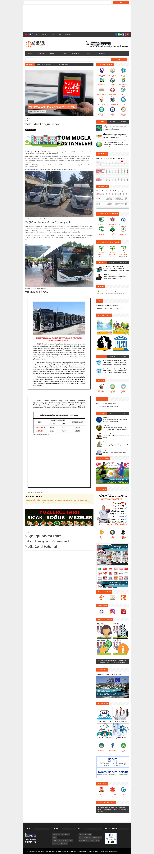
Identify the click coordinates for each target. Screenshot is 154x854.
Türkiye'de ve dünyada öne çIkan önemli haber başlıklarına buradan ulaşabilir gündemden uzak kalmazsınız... (115, 127)
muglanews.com (81, 851)
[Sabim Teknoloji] (112, 767)
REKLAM (44, 34)
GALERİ (101, 262)
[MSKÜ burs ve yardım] (104, 647)
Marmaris (105, 809)
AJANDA (41, 54)
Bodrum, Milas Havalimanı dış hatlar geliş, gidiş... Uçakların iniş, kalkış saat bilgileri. (115, 370)
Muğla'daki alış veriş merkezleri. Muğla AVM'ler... (114, 452)
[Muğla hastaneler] (104, 715)
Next (127, 554)
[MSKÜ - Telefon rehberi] (104, 631)
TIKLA (88, 502)
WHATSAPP (68, 34)
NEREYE (112, 413)
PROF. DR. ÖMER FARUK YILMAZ (62, 840)
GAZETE (112, 122)
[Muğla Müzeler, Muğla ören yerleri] (121, 343)
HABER (29, 54)
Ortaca (118, 809)
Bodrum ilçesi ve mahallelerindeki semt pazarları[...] (110, 293)
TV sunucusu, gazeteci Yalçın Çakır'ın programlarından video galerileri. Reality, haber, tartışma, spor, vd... (114, 276)
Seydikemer (124, 809)
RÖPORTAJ (112, 262)
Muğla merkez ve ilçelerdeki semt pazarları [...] (109, 291)
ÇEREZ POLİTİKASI (85, 834)
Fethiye (116, 807)
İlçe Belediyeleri (101, 662)
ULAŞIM (63, 54)
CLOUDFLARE (63, 843)
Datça (112, 807)
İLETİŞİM (52, 34)
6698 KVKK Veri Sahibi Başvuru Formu (90, 837)
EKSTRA (123, 122)
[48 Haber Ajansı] (112, 509)
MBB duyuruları (122, 660)
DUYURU (52, 54)
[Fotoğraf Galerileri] (99, 268)
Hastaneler (106, 417)
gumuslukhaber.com (92, 851)
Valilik (108, 662)
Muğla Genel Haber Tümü (48, 64)
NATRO (55, 843)
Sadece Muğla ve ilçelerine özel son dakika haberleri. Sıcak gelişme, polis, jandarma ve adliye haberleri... (115, 135)
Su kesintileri (114, 660)
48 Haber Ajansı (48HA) (32, 151)
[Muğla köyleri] (121, 327)
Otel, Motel (106, 442)
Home (38, 64)
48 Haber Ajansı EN (52, 851)
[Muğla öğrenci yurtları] (121, 631)
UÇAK (101, 356)
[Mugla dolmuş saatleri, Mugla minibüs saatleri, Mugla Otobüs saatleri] (107, 44)
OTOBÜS (123, 356)
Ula (98, 811)
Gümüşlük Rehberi (72, 851)
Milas (114, 809)
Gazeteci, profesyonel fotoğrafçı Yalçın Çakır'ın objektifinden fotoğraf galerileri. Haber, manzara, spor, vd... (116, 268)
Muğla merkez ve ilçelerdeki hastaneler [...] (108, 305)
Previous (98, 554)
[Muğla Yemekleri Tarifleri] (59, 517)
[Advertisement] (77, 18)
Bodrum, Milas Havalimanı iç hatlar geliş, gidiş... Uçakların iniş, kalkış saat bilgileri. (114, 362)
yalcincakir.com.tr (113, 851)
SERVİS (112, 356)
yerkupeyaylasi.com (103, 851)
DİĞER (87, 54)
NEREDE (101, 413)
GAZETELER (100, 54)
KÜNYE (60, 34)
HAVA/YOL (75, 54)
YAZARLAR (123, 262)
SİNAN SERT (65, 834)
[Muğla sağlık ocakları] (104, 731)
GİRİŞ (36, 34)
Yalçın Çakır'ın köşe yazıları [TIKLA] (106, 403)
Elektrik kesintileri (105, 660)
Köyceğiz (99, 809)
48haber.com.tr (62, 851)
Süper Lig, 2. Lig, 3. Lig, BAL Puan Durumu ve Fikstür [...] (112, 158)
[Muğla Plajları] (104, 327)
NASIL (123, 413)
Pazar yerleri (106, 425)
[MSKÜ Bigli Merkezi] (121, 647)
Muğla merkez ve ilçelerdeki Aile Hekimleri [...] (109, 308)
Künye (98, 840)
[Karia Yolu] (104, 343)
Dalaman (107, 807)
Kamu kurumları (107, 434)
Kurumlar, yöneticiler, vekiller (118, 662)
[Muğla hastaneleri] (59, 140)
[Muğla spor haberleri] (112, 472)
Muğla (101, 538)
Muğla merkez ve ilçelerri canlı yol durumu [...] (109, 674)
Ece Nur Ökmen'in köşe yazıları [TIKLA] (107, 406)
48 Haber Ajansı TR (41, 851)
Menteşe (110, 809)
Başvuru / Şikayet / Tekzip (86, 840)
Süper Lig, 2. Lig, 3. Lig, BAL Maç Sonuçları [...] (109, 191)
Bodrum (102, 807)
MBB (98, 807)
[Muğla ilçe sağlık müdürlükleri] (121, 731)
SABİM (55, 837)
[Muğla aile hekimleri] (121, 715)
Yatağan (102, 811)
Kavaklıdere (122, 807)
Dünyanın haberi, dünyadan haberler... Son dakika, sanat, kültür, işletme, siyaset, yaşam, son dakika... (115, 144)
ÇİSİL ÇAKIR (56, 834)
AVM (104, 450)
